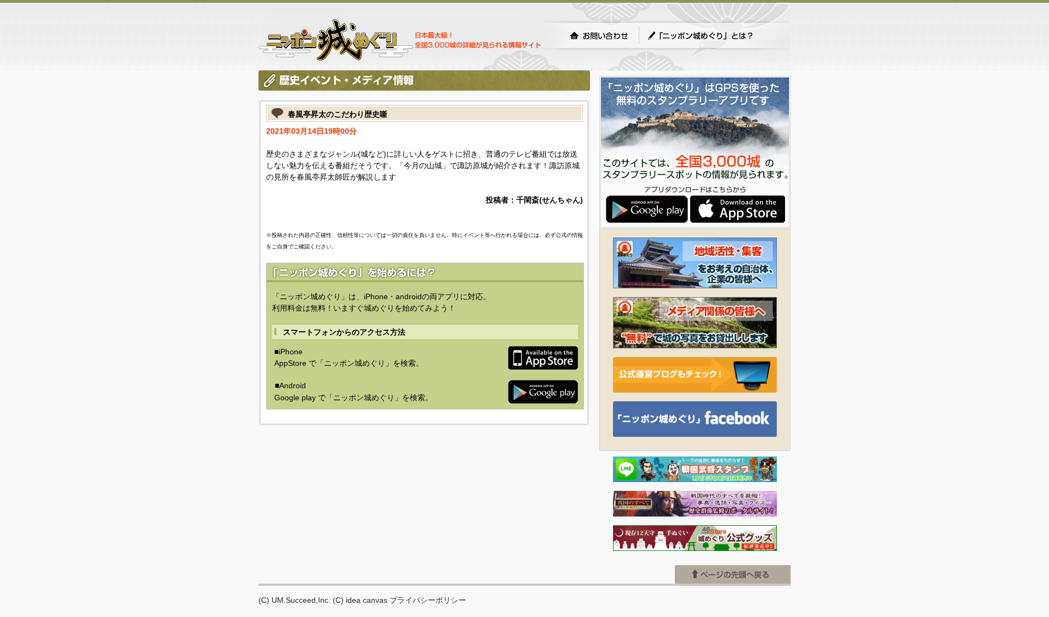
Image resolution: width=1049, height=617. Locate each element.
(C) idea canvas (360, 600)
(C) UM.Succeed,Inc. (294, 600)
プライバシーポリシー (428, 600)
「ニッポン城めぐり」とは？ (711, 35)
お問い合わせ (598, 35)
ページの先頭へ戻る (733, 574)
